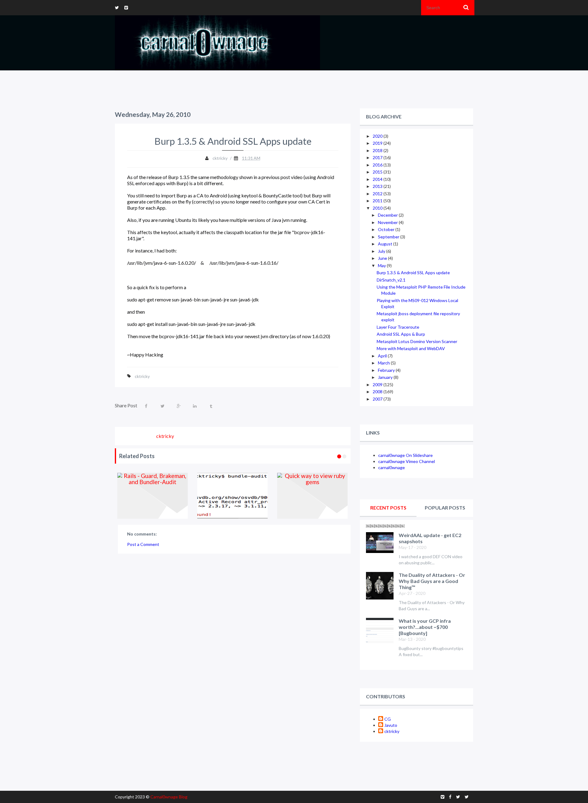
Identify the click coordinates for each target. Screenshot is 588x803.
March (384, 362)
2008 (378, 391)
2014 (378, 179)
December (388, 215)
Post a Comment (143, 544)
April (383, 355)
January (386, 377)
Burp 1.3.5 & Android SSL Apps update (413, 272)
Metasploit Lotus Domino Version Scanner (417, 341)
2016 (378, 164)
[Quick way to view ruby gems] (312, 496)
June (383, 258)
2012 (378, 193)
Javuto (390, 725)
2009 (378, 384)
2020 (378, 136)
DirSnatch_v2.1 (391, 279)
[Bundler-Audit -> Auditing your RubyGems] (232, 496)
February (387, 370)
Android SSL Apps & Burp (401, 334)
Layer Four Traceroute (398, 327)
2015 (378, 171)
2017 (378, 157)
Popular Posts (445, 507)
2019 (378, 143)
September (389, 236)
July (382, 251)
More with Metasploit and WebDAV (411, 348)
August (385, 243)
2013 (378, 186)
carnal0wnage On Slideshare (405, 455)
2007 (378, 399)
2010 (378, 208)
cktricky (142, 376)
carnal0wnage (391, 467)
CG (387, 719)
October (386, 229)
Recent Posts (388, 507)
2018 (378, 150)
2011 (378, 200)
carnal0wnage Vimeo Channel (406, 461)
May (382, 265)
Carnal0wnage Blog (168, 796)
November (388, 222)
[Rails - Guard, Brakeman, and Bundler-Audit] (152, 496)
